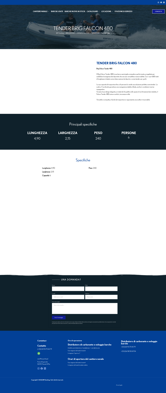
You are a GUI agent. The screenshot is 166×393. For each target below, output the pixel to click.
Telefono (87, 293)
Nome (53, 285)
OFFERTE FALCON (83, 33)
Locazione (106, 11)
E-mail (53, 293)
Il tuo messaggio (56, 301)
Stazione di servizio (123, 11)
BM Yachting (60, 33)
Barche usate (57, 11)
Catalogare (92, 11)
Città (86, 285)
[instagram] (158, 2)
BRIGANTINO (70, 33)
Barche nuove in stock (75, 11)
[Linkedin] (164, 2)
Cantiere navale (40, 11)
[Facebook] (161, 2)
